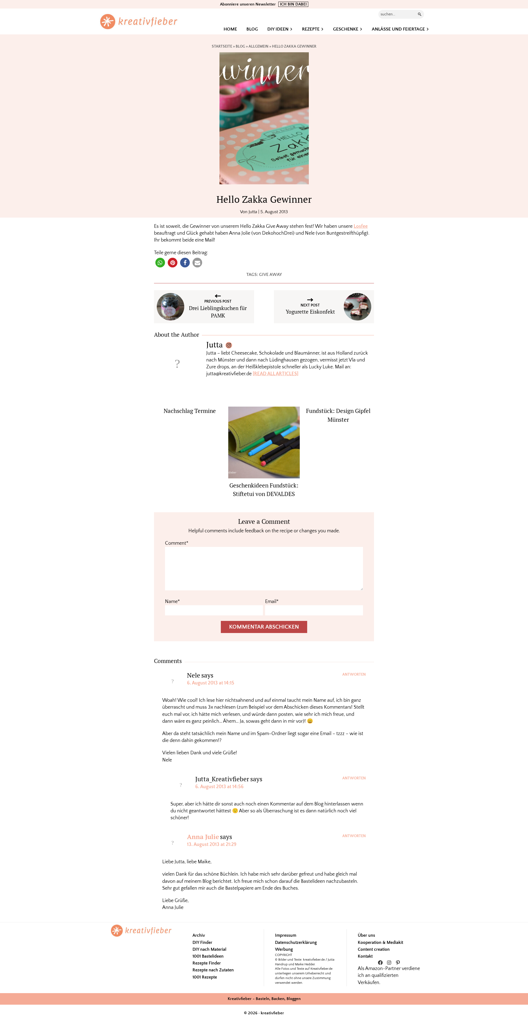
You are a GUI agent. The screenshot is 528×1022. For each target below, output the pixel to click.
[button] (160, 262)
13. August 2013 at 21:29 (212, 844)
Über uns (366, 935)
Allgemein (258, 46)
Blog (240, 46)
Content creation (374, 949)
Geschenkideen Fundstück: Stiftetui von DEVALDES (263, 489)
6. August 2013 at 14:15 (210, 683)
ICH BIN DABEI (293, 4)
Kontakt (365, 956)
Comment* (176, 543)
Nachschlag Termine (190, 411)
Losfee (361, 226)
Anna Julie (203, 836)
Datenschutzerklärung (296, 942)
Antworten (354, 674)
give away (270, 274)
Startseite (222, 46)
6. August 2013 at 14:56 (219, 787)
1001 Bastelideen (208, 956)
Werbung (284, 949)
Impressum (285, 935)
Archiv (199, 935)
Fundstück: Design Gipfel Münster (338, 415)
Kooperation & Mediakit (380, 942)
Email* (272, 601)
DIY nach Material (209, 949)
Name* (172, 601)
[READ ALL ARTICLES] (275, 374)
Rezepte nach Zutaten (213, 970)
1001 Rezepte (205, 977)
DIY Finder (202, 942)
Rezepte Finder (207, 963)
